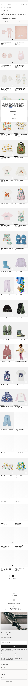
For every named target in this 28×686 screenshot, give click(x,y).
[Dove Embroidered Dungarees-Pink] (7, 352)
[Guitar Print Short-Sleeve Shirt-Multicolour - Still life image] (21, 125)
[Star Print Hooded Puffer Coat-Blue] (7, 397)
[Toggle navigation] (26, 4)
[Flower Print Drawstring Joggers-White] (7, 443)
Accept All (14, 114)
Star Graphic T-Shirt (19, 384)
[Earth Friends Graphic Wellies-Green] (21, 558)
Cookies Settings (13, 111)
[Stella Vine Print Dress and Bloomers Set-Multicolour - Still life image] (7, 239)
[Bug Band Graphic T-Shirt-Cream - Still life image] (7, 171)
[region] (14, 111)
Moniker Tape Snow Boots (21, 339)
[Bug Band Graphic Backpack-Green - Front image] (21, 148)
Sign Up (13, 646)
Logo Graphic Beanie (6, 317)
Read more (3, 651)
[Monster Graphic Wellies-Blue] (7, 262)
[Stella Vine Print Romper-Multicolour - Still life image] (21, 216)
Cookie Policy (10, 107)
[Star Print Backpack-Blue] (7, 375)
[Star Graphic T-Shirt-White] (21, 375)
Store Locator (14, 595)
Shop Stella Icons (4, 18)
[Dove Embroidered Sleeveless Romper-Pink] (21, 55)
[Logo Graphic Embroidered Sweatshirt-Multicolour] (21, 397)
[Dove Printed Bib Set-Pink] (7, 55)
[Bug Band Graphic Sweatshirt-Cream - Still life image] (21, 171)
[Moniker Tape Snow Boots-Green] (21, 330)
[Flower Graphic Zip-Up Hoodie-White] (21, 420)
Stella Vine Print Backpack (21, 203)
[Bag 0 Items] (24, 4)
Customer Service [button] (4, 664)
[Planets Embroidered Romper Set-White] (7, 78)
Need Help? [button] (3, 677)
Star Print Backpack (5, 384)
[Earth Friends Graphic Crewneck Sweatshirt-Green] (7, 558)
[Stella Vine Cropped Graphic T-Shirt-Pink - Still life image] (7, 216)
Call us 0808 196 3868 (14, 608)
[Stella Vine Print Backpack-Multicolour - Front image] (21, 194)
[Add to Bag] (12, 39)
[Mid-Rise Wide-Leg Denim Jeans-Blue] (7, 420)
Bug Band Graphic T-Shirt (7, 180)
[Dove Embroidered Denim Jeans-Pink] (21, 352)
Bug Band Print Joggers (6, 134)
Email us (14, 601)
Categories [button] (3, 671)
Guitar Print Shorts (5, 157)
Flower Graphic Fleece (20, 452)
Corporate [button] (3, 667)
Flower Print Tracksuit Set (7, 475)
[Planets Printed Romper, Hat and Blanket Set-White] (21, 78)
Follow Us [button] (3, 674)
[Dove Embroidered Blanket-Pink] (21, 32)
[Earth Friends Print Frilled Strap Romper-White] (21, 512)
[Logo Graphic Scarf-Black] (21, 308)
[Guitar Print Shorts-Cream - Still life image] (7, 148)
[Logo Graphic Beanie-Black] (7, 308)
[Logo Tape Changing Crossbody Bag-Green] (21, 535)
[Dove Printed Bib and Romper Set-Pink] (7, 32)
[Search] (21, 4)
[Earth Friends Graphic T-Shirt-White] (21, 489)
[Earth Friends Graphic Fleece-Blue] (7, 512)
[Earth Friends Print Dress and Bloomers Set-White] (7, 535)
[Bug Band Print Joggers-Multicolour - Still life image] (7, 125)
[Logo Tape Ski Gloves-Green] (7, 330)
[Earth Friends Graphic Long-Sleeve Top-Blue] (21, 466)
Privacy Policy (11, 659)
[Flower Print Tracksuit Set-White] (7, 466)
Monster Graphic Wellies (6, 271)
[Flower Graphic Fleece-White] (21, 443)
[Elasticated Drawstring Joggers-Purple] (7, 285)
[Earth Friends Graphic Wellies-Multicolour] (21, 285)
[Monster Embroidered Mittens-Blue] (21, 239)
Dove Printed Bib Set (6, 65)
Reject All (13, 118)
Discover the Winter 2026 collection (14, 1)
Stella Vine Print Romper (20, 225)
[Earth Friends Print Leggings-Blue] (7, 489)
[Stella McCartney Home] (9, 4)
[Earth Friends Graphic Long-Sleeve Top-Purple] (21, 262)
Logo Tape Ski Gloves (6, 339)
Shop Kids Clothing (13, 18)
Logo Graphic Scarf (19, 317)
